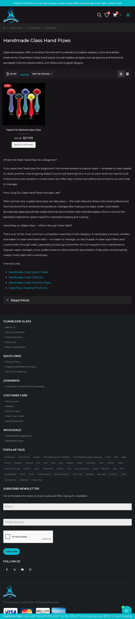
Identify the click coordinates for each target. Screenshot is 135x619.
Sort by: (24, 74)
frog (61, 463)
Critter (108, 457)
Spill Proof (77, 474)
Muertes (26, 468)
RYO (122, 468)
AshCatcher (10, 457)
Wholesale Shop (14, 440)
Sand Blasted (10, 474)
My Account (12, 401)
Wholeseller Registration (19, 435)
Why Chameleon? (15, 332)
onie (69, 468)
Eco (38, 463)
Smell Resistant (44, 474)
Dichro (7, 463)
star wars (102, 474)
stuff (123, 474)
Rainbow (105, 468)
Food (53, 463)
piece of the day (82, 468)
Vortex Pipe (37, 480)
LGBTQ (111, 463)
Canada (36, 457)
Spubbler (90, 474)
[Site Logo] (11, 15)
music (36, 468)
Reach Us (11, 342)
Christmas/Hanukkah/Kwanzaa (88, 457)
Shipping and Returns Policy (21, 366)
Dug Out (29, 463)
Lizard (120, 463)
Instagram (30, 569)
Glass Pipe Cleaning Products (28, 287)
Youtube (22, 569)
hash (101, 463)
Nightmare (48, 468)
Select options (23, 145)
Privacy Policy (13, 361)
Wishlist (10, 406)
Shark (22, 474)
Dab (116, 457)
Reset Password (14, 421)
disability (18, 463)
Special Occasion (62, 474)
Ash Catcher (24, 457)
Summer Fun (10, 480)
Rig (114, 468)
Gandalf (69, 463)
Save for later (13, 411)
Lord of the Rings (12, 468)
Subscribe (12, 551)
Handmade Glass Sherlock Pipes (30, 282)
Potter (95, 468)
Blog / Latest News (16, 347)
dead (124, 457)
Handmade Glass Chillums (26, 277)
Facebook (7, 569)
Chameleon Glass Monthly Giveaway (25, 386)
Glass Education (14, 337)
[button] (99, 15)
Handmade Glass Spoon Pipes (28, 272)
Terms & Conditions (16, 371)
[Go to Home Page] (4, 28)
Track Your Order (15, 416)
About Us (10, 327)
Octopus (60, 468)
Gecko (79, 463)
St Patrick (113, 474)
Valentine (24, 480)
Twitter (14, 569)
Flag (45, 463)
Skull (31, 474)
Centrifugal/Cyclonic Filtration (56, 457)
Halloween (91, 463)
